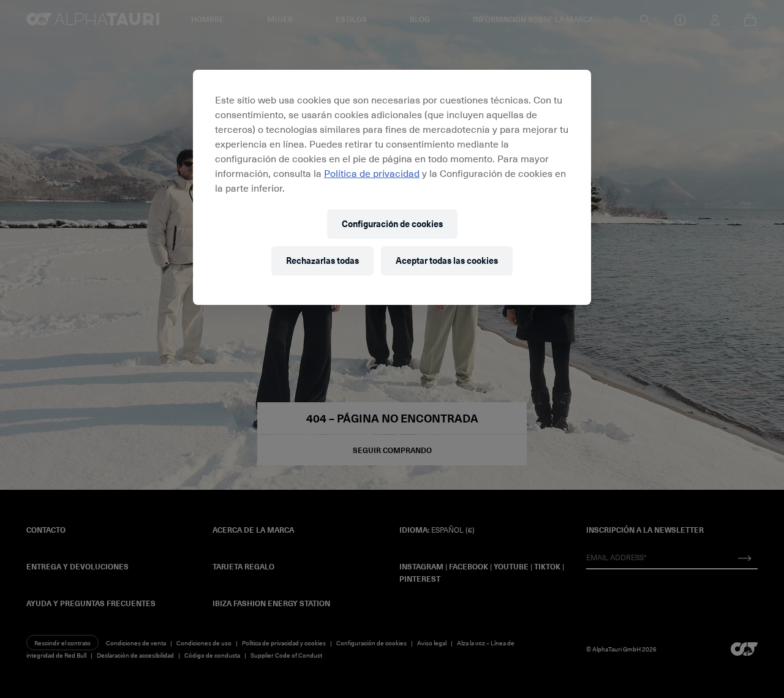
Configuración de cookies (392, 223)
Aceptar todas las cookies (447, 260)
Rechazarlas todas (322, 260)
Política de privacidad (372, 172)
